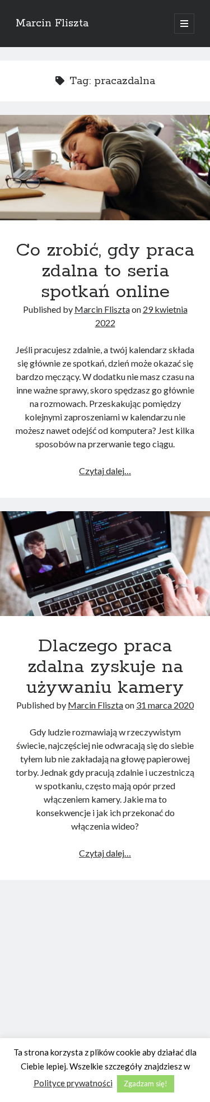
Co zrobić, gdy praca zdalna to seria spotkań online (105, 167)
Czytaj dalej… (105, 470)
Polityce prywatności (73, 1083)
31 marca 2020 (165, 705)
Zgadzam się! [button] (145, 1083)
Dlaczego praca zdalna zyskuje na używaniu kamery (105, 564)
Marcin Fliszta (52, 23)
